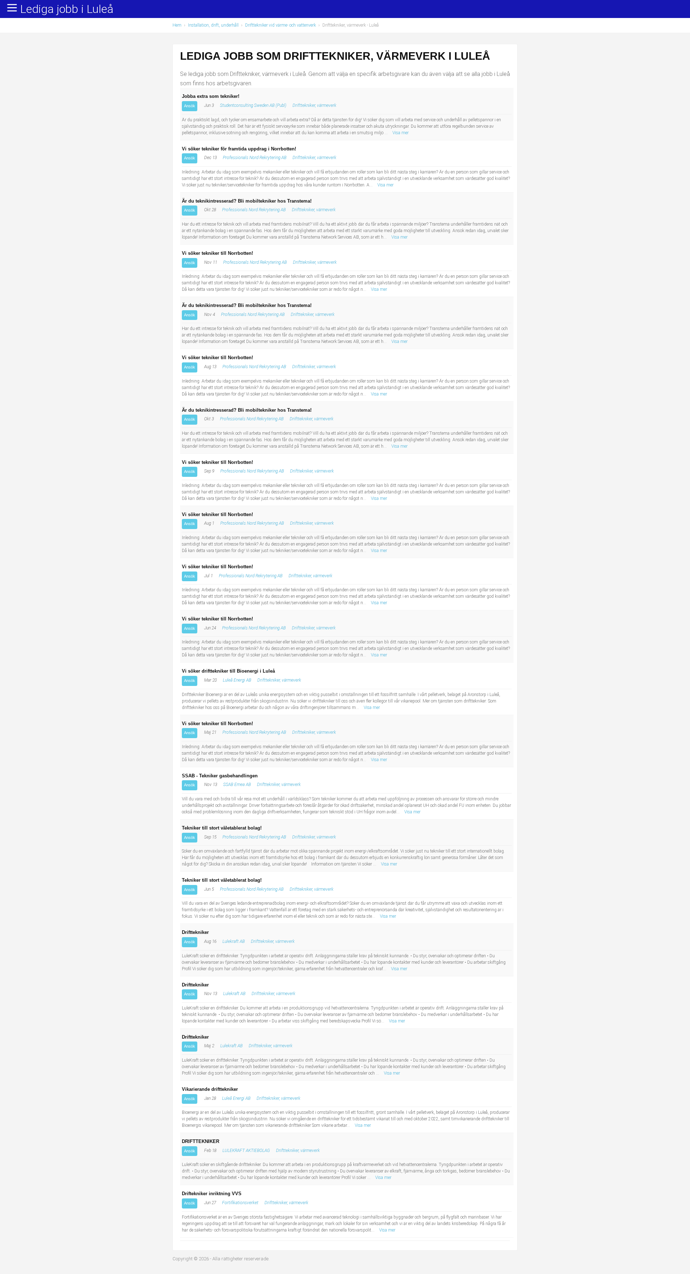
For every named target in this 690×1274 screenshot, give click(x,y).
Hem (176, 25)
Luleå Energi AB (237, 680)
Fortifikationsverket (240, 1202)
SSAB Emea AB (237, 784)
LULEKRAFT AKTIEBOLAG (246, 1150)
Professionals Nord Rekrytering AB (254, 157)
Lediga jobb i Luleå (67, 9)
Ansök (189, 106)
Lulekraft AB (233, 941)
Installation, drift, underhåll (213, 25)
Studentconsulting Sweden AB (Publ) (253, 105)
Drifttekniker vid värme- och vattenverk (280, 25)
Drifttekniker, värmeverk (314, 105)
